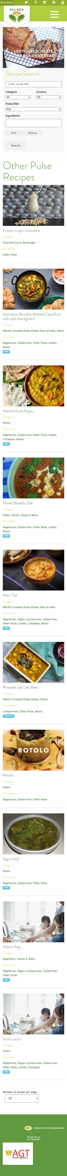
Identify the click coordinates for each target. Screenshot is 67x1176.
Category (11, 92)
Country (41, 92)
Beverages (29, 242)
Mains (60, 330)
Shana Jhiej (11, 946)
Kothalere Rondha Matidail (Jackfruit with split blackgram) (32, 316)
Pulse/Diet (12, 104)
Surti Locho (12, 1039)
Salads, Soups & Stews (25, 515)
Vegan (21, 619)
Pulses (17, 17)
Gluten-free (24, 343)
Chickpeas (9, 439)
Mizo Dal (10, 595)
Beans (6, 347)
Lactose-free (34, 619)
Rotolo (8, 775)
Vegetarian (9, 343)
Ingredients (13, 115)
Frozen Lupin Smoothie (21, 230)
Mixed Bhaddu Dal (17, 503)
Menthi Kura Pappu (18, 411)
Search (15, 145)
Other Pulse (10, 254)
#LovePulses (7, 2)
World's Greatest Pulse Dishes (21, 330)
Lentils (52, 343)
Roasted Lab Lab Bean (20, 687)
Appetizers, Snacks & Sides (19, 959)
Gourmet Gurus (12, 242)
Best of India (47, 330)
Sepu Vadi (11, 859)
